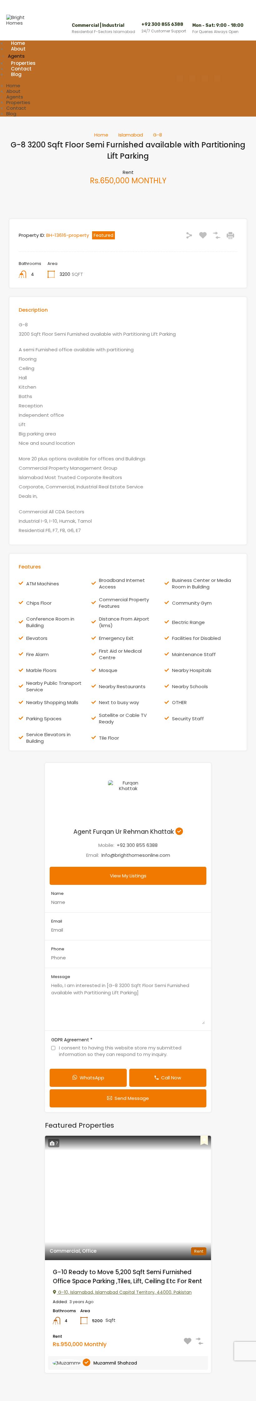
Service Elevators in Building (48, 737)
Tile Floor (109, 738)
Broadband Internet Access (122, 583)
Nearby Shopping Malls (52, 702)
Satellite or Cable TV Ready (123, 718)
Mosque (108, 670)
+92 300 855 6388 (162, 24)
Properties (18, 102)
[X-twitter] (205, 78)
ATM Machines (42, 583)
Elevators (36, 638)
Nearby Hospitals (191, 670)
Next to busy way (119, 702)
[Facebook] (180, 78)
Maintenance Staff (194, 654)
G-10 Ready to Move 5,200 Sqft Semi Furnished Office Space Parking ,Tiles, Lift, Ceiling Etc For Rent (127, 1276)
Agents (14, 97)
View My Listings (128, 875)
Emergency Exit (116, 638)
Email (56, 921)
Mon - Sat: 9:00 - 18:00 (218, 25)
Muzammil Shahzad (115, 1363)
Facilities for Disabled (196, 638)
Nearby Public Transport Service (53, 686)
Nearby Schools (190, 686)
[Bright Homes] (18, 23)
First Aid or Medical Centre (120, 654)
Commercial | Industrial (98, 25)
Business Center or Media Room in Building (201, 583)
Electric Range (188, 622)
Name (57, 893)
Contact (16, 108)
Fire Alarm (37, 654)
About (18, 49)
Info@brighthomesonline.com (135, 855)
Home (13, 85)
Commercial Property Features (124, 602)
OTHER (179, 702)
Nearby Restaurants (122, 686)
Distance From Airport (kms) (124, 622)
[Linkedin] (217, 78)
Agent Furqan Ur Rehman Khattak (124, 832)
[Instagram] (192, 78)
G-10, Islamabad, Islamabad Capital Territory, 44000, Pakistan (124, 1292)
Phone (57, 949)
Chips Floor (39, 603)
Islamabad (130, 135)
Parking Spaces (44, 718)
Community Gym (192, 603)
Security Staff (188, 718)
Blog (16, 74)
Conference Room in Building (50, 622)
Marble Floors (41, 670)
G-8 (157, 135)
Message (60, 976)
